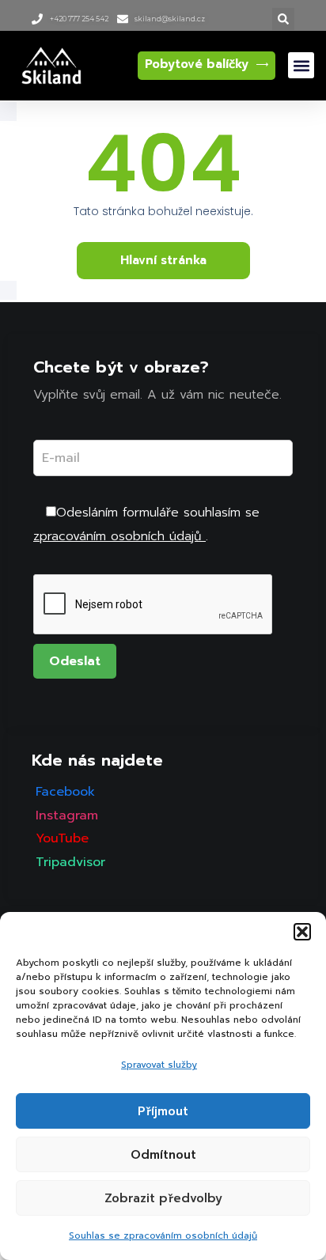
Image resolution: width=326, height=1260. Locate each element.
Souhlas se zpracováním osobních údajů (163, 1235)
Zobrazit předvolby (163, 1198)
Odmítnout (163, 1155)
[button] (302, 932)
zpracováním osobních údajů (119, 536)
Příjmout (163, 1111)
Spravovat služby (159, 1065)
